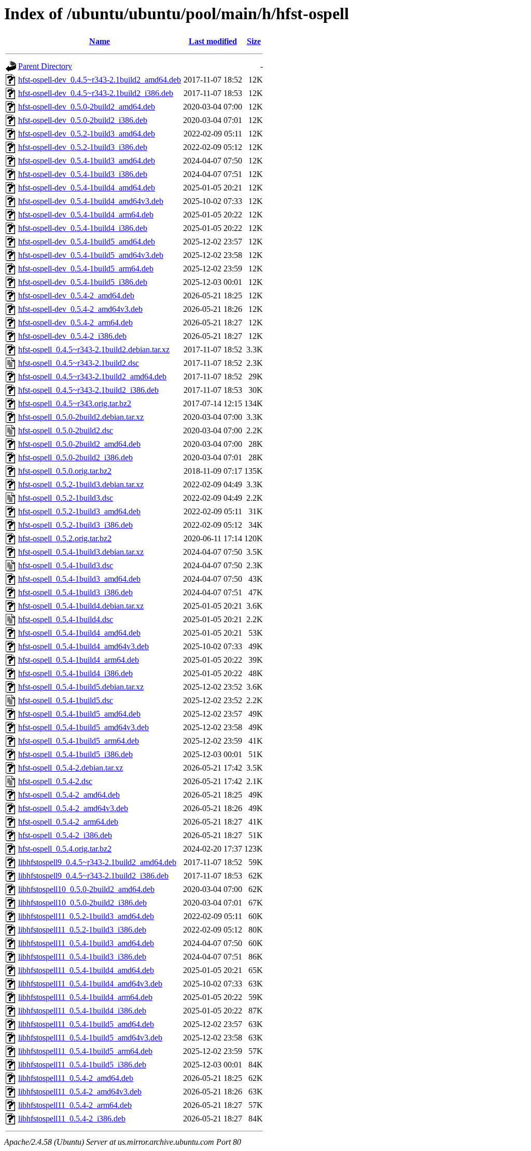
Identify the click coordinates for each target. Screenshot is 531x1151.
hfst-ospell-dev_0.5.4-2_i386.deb (72, 336)
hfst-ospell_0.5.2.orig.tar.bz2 (64, 538)
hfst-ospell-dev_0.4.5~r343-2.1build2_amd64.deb (99, 79)
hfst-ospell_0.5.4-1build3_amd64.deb (79, 578)
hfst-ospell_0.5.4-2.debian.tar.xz (70, 767)
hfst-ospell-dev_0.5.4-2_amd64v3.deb (80, 309)
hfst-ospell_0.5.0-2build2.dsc (65, 430)
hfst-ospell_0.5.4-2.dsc (55, 781)
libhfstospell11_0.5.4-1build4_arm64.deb (85, 997)
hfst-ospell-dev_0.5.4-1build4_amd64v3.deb (90, 201)
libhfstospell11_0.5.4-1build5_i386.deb (82, 1064)
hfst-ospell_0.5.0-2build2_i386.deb (75, 457)
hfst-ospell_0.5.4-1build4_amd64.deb (79, 632)
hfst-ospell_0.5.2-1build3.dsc (65, 498)
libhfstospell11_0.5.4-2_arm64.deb (75, 1105)
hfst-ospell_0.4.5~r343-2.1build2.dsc (78, 363)
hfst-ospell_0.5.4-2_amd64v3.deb (73, 808)
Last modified (213, 41)
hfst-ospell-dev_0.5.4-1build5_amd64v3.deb (90, 255)
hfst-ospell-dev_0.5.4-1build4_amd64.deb (86, 187)
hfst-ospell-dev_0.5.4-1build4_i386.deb (82, 228)
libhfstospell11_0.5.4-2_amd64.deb (75, 1078)
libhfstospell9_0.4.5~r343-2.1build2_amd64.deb (97, 862)
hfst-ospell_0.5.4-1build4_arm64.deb (78, 659)
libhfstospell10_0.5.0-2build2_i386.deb (82, 902)
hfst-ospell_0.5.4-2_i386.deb (65, 835)
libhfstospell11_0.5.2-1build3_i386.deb (82, 929)
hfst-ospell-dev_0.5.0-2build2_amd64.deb (86, 106)
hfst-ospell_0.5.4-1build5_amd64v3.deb (83, 727)
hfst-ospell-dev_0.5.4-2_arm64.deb (75, 322)
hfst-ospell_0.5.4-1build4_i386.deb (75, 673)
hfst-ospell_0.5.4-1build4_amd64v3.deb (83, 646)
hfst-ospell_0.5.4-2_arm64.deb (68, 821)
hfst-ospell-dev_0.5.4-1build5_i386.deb (82, 282)
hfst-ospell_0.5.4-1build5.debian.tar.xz (81, 686)
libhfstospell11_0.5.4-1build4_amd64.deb (86, 970)
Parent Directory (45, 66)
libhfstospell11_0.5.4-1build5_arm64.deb (85, 1051)
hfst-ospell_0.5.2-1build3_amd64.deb (79, 511)
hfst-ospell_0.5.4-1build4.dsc (65, 619)
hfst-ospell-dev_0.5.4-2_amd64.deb (76, 295)
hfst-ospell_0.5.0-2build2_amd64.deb (79, 444)
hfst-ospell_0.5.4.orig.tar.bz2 (64, 848)
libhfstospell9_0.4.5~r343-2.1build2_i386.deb (93, 875)
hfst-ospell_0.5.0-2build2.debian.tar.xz (81, 417)
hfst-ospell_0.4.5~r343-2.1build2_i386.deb (88, 390)
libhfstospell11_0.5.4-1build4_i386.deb (82, 1010)
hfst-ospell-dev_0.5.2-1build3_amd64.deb (86, 133)
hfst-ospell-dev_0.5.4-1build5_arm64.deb (85, 268)
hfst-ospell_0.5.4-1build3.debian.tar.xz (81, 551)
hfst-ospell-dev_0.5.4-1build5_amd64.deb (86, 241)
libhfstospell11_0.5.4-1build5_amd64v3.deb (90, 1037)
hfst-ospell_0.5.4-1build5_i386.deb (75, 754)
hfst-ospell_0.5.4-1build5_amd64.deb (79, 713)
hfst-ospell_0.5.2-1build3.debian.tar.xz (81, 484)
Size (254, 41)
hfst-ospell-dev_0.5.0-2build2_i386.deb (82, 120)
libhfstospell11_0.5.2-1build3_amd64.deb (86, 916)
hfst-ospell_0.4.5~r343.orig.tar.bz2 (74, 403)
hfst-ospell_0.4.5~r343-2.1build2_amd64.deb (92, 376)
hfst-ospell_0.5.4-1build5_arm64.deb (78, 740)
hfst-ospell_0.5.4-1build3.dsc (65, 565)
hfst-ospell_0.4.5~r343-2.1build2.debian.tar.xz (94, 349)
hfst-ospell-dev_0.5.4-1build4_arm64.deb (85, 214)
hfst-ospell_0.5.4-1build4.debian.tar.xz (81, 605)
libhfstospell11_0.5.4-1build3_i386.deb (82, 956)
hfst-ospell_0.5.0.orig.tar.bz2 (64, 471)
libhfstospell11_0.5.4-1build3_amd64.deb (86, 943)
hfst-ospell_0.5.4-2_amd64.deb (69, 794)
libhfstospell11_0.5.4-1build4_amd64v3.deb (90, 983)
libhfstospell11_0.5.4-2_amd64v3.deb (80, 1091)
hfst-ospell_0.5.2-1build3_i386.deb (75, 524)
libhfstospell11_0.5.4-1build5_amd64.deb (86, 1024)
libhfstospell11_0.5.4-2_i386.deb (71, 1118)
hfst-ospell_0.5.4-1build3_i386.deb (75, 592)
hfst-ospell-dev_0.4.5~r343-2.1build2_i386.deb (95, 93)
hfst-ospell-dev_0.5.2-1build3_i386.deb (82, 147)
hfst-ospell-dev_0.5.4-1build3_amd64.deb (86, 160)
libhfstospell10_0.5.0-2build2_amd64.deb (86, 889)
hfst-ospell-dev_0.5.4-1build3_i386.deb (82, 174)
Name (99, 41)
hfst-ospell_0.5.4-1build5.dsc (65, 700)
